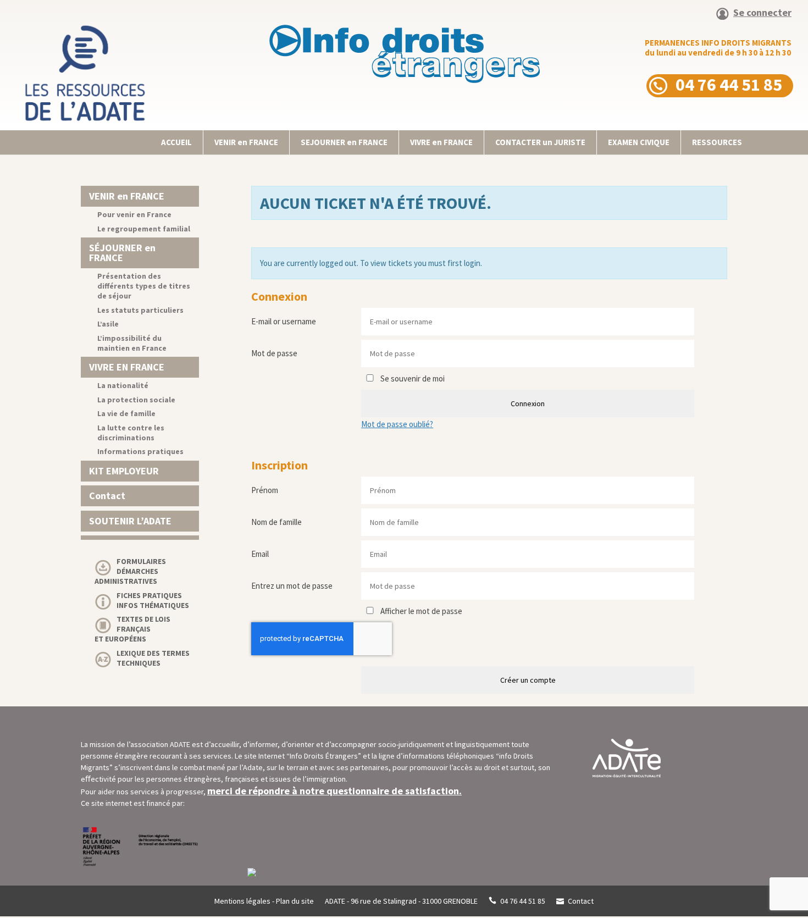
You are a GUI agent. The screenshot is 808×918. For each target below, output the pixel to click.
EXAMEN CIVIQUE (638, 142)
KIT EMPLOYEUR (124, 470)
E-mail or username (283, 321)
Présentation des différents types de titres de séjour (143, 286)
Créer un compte (528, 680)
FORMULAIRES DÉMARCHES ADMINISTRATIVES (130, 571)
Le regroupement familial (143, 229)
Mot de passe (274, 353)
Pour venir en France (134, 214)
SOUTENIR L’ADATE (130, 521)
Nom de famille (276, 522)
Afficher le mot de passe (420, 611)
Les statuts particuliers (140, 310)
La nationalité (122, 385)
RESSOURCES (717, 142)
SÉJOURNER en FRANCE (122, 252)
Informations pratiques (140, 451)
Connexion (528, 403)
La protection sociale (136, 400)
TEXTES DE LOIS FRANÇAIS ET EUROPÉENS (132, 629)
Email (260, 554)
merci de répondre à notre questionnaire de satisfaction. (334, 790)
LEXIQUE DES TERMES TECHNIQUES (153, 658)
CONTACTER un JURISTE (540, 142)
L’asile (108, 324)
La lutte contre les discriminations (130, 433)
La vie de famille (126, 413)
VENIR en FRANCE (246, 142)
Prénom (264, 490)
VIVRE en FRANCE (441, 142)
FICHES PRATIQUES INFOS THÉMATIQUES (153, 600)
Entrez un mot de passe (292, 585)
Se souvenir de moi (412, 378)
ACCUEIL (176, 142)
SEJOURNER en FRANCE (344, 142)
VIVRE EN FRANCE (126, 367)
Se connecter (762, 13)
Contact (107, 495)
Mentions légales (242, 901)
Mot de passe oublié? (397, 424)
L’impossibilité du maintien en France (132, 343)
